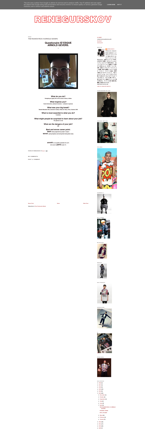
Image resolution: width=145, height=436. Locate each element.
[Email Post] (46, 150)
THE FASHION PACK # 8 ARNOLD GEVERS (43, 39)
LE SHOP (99, 37)
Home (58, 203)
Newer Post (31, 203)
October (102, 397)
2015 (100, 389)
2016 (100, 387)
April (101, 405)
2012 (100, 421)
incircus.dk (100, 42)
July (101, 401)
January (102, 419)
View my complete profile (103, 86)
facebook (99, 41)
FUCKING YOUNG (104, 410)
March (101, 415)
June (101, 403)
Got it (119, 4)
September (102, 399)
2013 (100, 393)
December (102, 394)
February (102, 417)
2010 (100, 426)
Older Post (85, 203)
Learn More (111, 4)
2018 (100, 382)
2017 (100, 385)
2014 (100, 391)
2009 (100, 428)
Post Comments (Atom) (40, 206)
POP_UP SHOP (103, 412)
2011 (100, 423)
